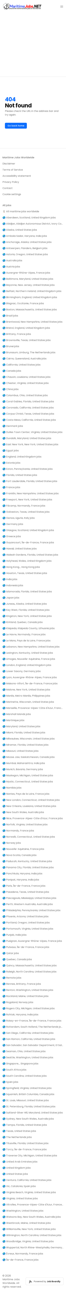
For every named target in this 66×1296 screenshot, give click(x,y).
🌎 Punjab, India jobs (14, 935)
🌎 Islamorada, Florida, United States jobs (27, 591)
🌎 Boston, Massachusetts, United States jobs (29, 309)
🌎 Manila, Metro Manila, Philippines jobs (26, 696)
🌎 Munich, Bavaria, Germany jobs (22, 769)
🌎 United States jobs (15, 1174)
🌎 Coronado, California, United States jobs (28, 407)
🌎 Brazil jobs (10, 315)
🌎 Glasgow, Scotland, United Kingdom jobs (28, 530)
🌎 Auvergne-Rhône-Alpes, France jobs (26, 272)
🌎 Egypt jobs (10, 450)
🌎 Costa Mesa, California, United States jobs (29, 420)
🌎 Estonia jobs (11, 463)
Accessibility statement (16, 176)
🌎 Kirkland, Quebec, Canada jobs (22, 622)
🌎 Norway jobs (11, 843)
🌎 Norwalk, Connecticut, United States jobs (28, 837)
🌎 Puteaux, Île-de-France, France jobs (25, 947)
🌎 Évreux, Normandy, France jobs (22, 1253)
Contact (7, 188)
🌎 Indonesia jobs (12, 585)
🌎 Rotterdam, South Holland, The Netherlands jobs (33, 1027)
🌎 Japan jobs (10, 597)
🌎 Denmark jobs (12, 426)
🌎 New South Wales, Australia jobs (23, 812)
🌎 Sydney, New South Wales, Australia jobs (28, 1119)
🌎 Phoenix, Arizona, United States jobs (25, 916)
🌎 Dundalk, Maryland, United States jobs (26, 438)
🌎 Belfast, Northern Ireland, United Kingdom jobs (31, 291)
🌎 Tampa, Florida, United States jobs (24, 1125)
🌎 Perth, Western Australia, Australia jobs (27, 904)
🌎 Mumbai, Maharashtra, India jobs (23, 763)
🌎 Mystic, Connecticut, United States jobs (27, 781)
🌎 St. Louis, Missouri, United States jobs (25, 1100)
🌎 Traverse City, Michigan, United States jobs (29, 1155)
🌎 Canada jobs (11, 371)
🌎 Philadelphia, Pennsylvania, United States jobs (31, 910)
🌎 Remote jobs (11, 978)
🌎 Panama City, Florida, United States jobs (28, 867)
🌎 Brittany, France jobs (16, 334)
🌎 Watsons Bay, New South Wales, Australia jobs (31, 1217)
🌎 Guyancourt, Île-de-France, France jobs (28, 542)
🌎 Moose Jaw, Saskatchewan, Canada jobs (28, 757)
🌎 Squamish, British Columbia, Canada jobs (28, 1094)
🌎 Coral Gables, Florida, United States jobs (28, 401)
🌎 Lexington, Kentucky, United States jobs (27, 653)
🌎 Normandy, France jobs (18, 830)
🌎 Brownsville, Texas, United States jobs (26, 340)
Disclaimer (8, 163)
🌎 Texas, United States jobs (19, 1131)
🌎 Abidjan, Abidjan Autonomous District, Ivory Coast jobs (33, 223)
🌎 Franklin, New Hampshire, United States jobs (30, 493)
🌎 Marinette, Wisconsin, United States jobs (28, 702)
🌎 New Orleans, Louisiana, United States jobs (29, 806)
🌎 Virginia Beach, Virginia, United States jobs (29, 1192)
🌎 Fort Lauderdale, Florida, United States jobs (29, 481)
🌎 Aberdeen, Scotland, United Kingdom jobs (29, 217)
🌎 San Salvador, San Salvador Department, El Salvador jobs (33, 1045)
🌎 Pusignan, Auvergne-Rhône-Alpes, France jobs (32, 941)
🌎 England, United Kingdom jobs (21, 456)
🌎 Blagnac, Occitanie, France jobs (23, 303)
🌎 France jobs (11, 487)
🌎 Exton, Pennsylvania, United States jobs (27, 469)
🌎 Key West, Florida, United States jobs (26, 610)
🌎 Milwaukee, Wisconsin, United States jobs (28, 738)
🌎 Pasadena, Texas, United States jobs (25, 892)
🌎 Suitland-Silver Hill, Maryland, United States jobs (32, 1112)
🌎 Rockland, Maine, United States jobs (25, 996)
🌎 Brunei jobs (10, 346)
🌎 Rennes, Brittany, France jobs (21, 984)
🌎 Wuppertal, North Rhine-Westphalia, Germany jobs (33, 1247)
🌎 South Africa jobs (14, 1069)
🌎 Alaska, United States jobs (19, 230)
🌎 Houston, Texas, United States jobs (24, 573)
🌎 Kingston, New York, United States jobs (27, 616)
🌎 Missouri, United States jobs (20, 751)
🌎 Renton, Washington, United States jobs (27, 990)
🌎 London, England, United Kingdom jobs (26, 665)
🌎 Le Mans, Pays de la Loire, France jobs (26, 640)
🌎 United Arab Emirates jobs (19, 1161)
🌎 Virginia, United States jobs (20, 1198)
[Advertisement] (33, 45)
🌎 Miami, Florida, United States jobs (23, 732)
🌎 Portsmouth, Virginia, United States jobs (27, 928)
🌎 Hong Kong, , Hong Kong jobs (21, 567)
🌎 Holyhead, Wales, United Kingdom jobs (27, 561)
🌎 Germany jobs (12, 524)
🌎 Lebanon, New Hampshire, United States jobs (31, 646)
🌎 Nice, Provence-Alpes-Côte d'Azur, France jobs (32, 818)
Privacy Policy (10, 182)
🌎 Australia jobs (12, 260)
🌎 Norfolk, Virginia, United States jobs (25, 824)
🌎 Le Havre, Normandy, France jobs (24, 634)
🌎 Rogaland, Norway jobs (17, 1002)
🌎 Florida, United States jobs (19, 475)
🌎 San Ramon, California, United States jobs (28, 1039)
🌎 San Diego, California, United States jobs (28, 1033)
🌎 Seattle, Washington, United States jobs (27, 1057)
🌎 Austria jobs (11, 266)
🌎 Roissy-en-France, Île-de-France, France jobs (31, 1020)
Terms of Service (12, 170)
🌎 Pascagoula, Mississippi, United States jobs (29, 898)
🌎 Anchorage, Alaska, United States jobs (27, 242)
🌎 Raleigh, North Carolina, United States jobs (29, 971)
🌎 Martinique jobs (13, 720)
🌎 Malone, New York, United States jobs (26, 689)
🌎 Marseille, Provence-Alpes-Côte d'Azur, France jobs (33, 708)
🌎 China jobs (10, 389)
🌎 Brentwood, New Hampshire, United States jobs (32, 322)
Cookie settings (11, 194)
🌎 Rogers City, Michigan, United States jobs (28, 1008)
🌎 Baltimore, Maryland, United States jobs (27, 279)
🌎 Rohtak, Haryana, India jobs (20, 1014)
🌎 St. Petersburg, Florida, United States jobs (28, 1106)
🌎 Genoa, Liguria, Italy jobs (18, 518)
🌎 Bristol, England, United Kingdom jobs (26, 328)
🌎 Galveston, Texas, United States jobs (26, 512)
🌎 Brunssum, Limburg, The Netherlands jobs (28, 352)
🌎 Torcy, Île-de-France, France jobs (24, 1149)
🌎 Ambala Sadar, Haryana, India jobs (24, 236)
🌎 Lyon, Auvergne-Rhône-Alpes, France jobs (29, 677)
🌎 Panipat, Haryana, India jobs (20, 879)
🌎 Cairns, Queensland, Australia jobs (24, 358)
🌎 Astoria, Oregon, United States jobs (25, 254)
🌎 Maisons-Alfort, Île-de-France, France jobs (30, 683)
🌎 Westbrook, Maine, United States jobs (26, 1223)
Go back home (16, 125)
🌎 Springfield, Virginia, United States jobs (27, 1088)
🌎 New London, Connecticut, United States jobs (31, 800)
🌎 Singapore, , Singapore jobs (20, 1063)
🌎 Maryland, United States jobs (21, 726)
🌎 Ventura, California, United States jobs (26, 1180)
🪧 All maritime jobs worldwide (20, 211)
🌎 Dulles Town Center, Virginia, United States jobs (32, 432)
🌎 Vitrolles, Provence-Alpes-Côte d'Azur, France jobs (33, 1204)
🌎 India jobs (9, 579)
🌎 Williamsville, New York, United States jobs (29, 1229)
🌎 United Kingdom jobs (16, 1168)
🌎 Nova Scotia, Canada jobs (19, 855)
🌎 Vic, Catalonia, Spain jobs (19, 1186)
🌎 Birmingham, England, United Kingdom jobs (29, 297)
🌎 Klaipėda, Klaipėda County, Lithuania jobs (28, 628)
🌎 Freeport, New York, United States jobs (27, 499)
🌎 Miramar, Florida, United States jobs (25, 745)
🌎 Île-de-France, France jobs (20, 1260)
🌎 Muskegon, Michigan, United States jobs (27, 775)
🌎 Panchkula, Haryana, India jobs (22, 873)
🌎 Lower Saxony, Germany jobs (21, 671)
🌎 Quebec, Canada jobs (17, 959)
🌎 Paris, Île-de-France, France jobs (23, 886)
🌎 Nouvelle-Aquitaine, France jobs (23, 849)
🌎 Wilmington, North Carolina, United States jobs (31, 1235)
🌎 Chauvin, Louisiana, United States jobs (26, 377)
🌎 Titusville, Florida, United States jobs (25, 1143)
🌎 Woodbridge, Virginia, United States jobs (28, 1241)
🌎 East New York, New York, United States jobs (30, 444)
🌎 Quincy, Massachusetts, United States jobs (29, 965)
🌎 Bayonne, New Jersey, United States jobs (28, 285)
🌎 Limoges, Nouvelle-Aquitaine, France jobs (28, 659)
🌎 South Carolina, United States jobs (24, 1076)
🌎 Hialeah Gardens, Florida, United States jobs (30, 555)
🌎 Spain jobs (10, 1082)
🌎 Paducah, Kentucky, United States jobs (27, 861)
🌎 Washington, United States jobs (22, 1210)
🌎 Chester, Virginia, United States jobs (25, 383)
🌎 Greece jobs (11, 536)
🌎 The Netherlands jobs (17, 1137)
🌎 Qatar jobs (10, 953)
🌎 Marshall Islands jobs (16, 714)
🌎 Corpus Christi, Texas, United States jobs (28, 413)
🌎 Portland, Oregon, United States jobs (26, 922)
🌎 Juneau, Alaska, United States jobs (24, 604)
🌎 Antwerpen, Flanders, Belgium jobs (24, 248)
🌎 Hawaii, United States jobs (19, 548)
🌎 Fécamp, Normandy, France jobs (23, 505)
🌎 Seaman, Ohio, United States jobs (24, 1051)
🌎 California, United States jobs (21, 364)
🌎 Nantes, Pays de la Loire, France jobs (25, 794)
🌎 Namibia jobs (11, 787)
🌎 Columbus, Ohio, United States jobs (25, 395)
